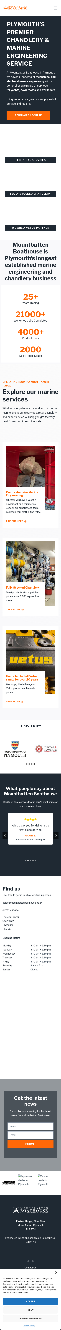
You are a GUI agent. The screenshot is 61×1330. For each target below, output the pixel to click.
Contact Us (30, 1267)
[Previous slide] (5, 835)
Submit (30, 1144)
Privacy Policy (29, 1326)
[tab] (27, 764)
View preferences (30, 1318)
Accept (30, 1301)
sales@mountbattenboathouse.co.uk (22, 902)
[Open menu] (55, 8)
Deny (31, 1310)
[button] (56, 1272)
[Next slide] (55, 835)
